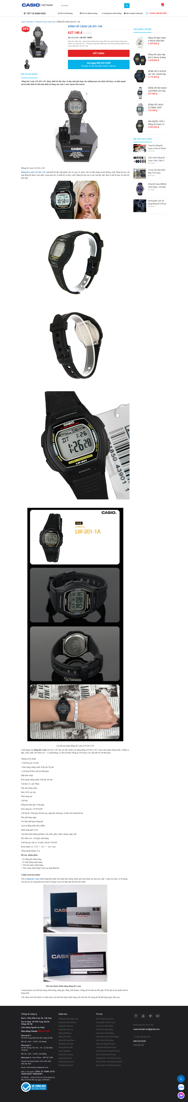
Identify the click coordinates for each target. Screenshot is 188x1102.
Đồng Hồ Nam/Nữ (66, 1047)
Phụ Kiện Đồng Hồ (66, 1065)
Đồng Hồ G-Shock (66, 1026)
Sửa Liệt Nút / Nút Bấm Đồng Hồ (109, 1062)
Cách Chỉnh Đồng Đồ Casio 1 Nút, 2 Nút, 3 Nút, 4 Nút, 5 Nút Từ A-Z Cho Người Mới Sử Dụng (157, 159)
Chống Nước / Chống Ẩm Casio (108, 1058)
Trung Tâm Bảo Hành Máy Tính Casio (156, 171)
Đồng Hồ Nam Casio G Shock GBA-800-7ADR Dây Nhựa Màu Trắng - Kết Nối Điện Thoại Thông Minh (157, 39)
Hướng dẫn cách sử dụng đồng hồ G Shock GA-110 (157, 202)
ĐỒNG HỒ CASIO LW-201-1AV (85, 26)
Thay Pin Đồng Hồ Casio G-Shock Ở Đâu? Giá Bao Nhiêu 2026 (157, 147)
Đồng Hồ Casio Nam (67, 1040)
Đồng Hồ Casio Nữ (66, 1044)
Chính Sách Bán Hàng (104, 1040)
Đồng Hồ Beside (65, 1058)
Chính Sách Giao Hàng (105, 1033)
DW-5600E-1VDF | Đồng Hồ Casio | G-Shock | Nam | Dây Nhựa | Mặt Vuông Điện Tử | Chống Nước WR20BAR (156, 123)
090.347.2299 (139, 1041)
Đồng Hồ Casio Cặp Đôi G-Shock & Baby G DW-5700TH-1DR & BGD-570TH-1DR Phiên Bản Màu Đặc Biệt (157, 56)
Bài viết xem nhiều (142, 139)
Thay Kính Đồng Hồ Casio (106, 1047)
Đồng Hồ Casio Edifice (67, 1022)
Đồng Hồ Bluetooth (66, 1062)
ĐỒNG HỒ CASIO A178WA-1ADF (155, 106)
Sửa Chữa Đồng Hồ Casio (106, 1055)
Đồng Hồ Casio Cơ (66, 1030)
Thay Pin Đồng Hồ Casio (105, 1044)
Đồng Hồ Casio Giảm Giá (68, 1019)
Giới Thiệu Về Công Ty (105, 1019)
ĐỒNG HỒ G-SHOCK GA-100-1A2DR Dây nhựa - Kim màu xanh (157, 73)
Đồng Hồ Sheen (65, 1037)
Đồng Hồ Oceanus (66, 1055)
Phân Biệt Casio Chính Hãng (107, 1037)
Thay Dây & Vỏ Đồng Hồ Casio (108, 1051)
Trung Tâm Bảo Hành (104, 1026)
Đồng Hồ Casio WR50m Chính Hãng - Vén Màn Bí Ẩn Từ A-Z (157, 186)
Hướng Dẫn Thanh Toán (105, 1022)
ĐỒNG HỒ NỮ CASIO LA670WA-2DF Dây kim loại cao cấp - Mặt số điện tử (157, 89)
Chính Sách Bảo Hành (104, 1030)
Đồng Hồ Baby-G (65, 1033)
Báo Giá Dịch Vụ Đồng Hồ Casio (108, 1065)
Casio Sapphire (65, 1051)
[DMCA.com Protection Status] (47, 1090)
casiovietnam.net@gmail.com (146, 1029)
